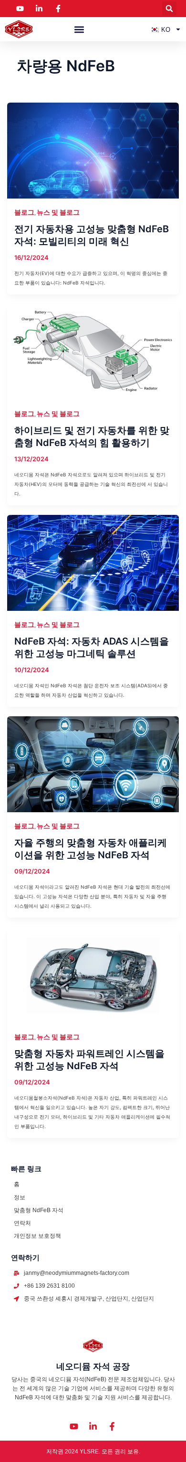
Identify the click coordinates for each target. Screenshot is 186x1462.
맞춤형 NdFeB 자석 (38, 1210)
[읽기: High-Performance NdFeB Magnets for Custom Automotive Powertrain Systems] (92, 975)
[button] (169, 8)
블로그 (24, 212)
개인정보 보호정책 (37, 1236)
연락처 (22, 1223)
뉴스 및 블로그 (58, 212)
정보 (19, 1197)
